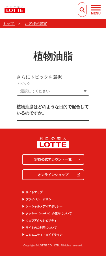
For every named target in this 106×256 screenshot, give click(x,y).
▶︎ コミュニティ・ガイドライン (42, 234)
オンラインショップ (53, 175)
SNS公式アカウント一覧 (53, 159)
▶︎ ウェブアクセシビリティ (39, 220)
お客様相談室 (36, 24)
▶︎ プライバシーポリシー (38, 199)
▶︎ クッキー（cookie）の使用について (47, 213)
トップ (9, 24)
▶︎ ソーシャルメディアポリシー (42, 206)
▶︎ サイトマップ (32, 192)
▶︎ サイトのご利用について (39, 227)
